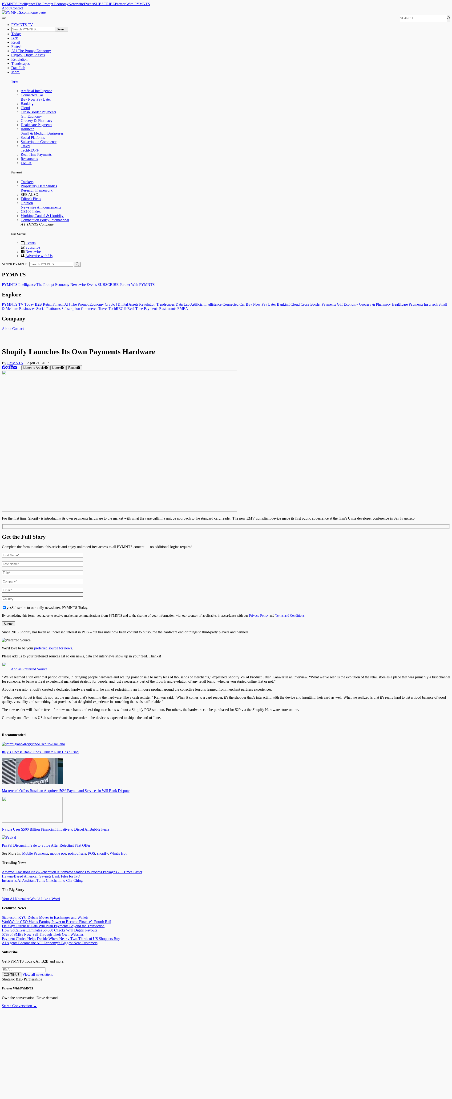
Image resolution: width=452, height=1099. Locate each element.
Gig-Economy (31, 116)
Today (16, 34)
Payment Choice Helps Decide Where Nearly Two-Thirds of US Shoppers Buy (61, 939)
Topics (14, 81)
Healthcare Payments (36, 125)
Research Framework (36, 190)
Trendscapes (20, 64)
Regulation (19, 59)
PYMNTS (15, 363)
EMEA (26, 163)
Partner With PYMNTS (132, 4)
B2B (14, 38)
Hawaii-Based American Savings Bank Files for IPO (41, 876)
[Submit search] (77, 264)
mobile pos (58, 853)
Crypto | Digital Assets (28, 55)
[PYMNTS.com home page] (24, 12)
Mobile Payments (35, 853)
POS (91, 853)
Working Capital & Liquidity (42, 216)
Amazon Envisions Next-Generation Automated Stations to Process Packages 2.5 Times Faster (72, 872)
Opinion (27, 203)
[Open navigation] (4, 18)
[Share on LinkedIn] (11, 367)
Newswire (76, 4)
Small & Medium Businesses (42, 133)
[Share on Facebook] (4, 367)
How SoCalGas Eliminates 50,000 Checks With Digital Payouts (49, 930)
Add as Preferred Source (28, 669)
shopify (102, 853)
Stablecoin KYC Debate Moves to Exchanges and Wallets (45, 917)
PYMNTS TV (22, 25)
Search (61, 29)
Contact (17, 8)
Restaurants (29, 159)
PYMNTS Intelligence (19, 4)
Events (89, 4)
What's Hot (118, 853)
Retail (15, 42)
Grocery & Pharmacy (36, 121)
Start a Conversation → (19, 1006)
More (15, 72)
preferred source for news (53, 648)
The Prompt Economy (52, 4)
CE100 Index (31, 211)
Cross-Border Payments (38, 112)
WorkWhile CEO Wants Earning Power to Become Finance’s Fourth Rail (56, 922)
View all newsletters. (37, 974)
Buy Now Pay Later (36, 99)
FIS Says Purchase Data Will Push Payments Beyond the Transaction (53, 926)
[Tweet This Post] (7, 367)
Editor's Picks (31, 199)
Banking (27, 104)
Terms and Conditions (289, 615)
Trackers (27, 182)
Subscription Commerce (38, 142)
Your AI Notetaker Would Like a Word (31, 899)
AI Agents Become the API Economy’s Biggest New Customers (49, 943)
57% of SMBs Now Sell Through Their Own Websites (43, 934)
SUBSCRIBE (104, 4)
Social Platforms (33, 137)
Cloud (25, 108)
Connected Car (32, 95)
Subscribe (32, 247)
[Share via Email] (15, 367)
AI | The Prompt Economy (31, 51)
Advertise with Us (38, 256)
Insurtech (27, 129)
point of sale (77, 853)
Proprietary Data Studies (39, 186)
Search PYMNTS (15, 264)
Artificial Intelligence (36, 91)
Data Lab (18, 68)
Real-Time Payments (36, 154)
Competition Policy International (45, 220)
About (6, 8)
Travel (25, 146)
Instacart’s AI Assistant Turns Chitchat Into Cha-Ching (42, 880)
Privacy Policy (259, 615)
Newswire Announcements (41, 207)
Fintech (16, 47)
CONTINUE (12, 974)
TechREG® (30, 150)
